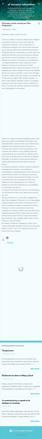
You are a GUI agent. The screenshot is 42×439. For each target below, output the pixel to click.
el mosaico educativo (21, 4)
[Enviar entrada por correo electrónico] (7, 238)
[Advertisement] (21, 113)
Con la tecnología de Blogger (22, 431)
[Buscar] (39, 4)
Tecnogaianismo (8, 350)
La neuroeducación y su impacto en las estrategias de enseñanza (16, 401)
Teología (10, 243)
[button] (39, 23)
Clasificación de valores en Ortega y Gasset (17, 375)
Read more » (35, 369)
